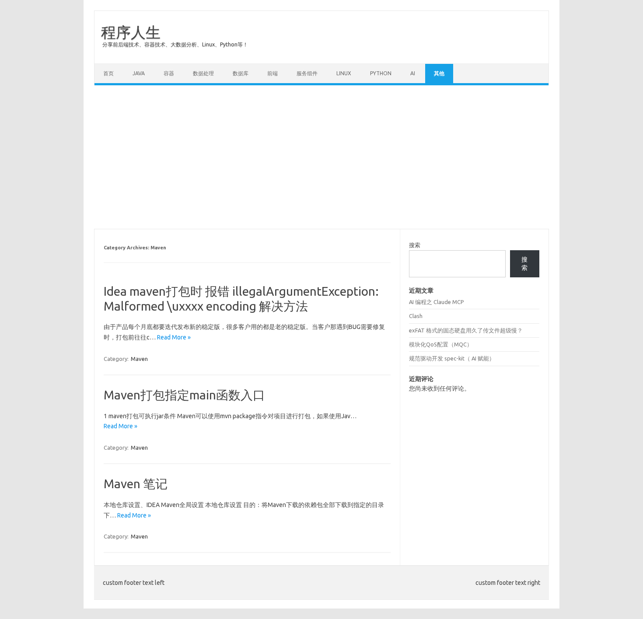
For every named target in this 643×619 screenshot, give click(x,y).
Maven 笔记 (136, 483)
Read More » (174, 337)
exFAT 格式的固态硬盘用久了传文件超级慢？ (466, 330)
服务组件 (307, 73)
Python (380, 73)
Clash (416, 316)
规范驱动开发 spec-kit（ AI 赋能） (452, 358)
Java (139, 73)
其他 (439, 73)
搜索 (414, 245)
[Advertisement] (321, 157)
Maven (139, 359)
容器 (169, 73)
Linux (343, 73)
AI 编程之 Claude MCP (436, 302)
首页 (108, 73)
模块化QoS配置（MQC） (440, 344)
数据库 (240, 73)
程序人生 (131, 32)
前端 (272, 73)
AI (412, 73)
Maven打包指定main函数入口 (184, 395)
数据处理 (203, 73)
